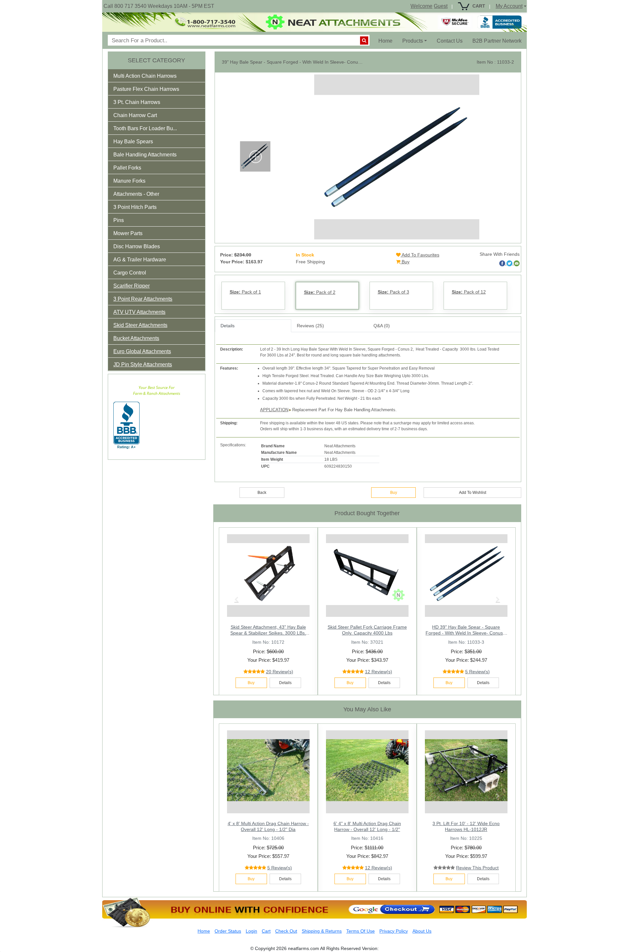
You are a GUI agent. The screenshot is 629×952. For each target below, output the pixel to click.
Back (261, 492)
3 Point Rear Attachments (142, 299)
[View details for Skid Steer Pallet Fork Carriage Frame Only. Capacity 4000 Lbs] (367, 574)
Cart (266, 931)
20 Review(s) (279, 671)
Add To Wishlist (472, 492)
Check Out (286, 931)
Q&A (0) (381, 325)
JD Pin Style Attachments (142, 364)
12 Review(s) (378, 671)
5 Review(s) (279, 867)
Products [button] (412, 41)
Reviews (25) (310, 325)
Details (227, 325)
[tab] (156, 75)
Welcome (421, 6)
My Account (509, 6)
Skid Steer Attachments (140, 325)
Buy (405, 261)
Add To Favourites (420, 254)
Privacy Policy (393, 931)
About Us (421, 931)
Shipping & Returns (322, 931)
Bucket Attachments (136, 338)
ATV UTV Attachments (139, 312)
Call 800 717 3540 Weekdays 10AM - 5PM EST (159, 6)
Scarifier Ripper (131, 286)
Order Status (228, 931)
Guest (441, 6)
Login (251, 931)
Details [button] (285, 682)
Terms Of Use (360, 931)
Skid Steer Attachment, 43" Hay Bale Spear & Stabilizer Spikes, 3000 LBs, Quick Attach (268, 632)
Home (387, 41)
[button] (149, 77)
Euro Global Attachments (142, 351)
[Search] (364, 40)
